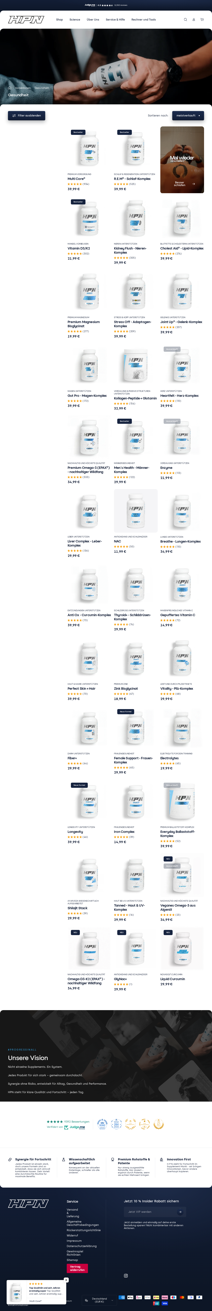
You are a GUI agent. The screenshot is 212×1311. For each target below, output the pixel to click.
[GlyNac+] (136, 948)
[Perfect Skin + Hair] (89, 658)
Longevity (75, 832)
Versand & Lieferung (73, 1213)
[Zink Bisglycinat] (136, 658)
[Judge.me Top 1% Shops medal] (158, 1124)
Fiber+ (72, 758)
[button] (75, 184)
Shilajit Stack (77, 908)
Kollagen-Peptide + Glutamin (135, 398)
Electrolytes (169, 758)
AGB (48, 1301)
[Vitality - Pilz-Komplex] (182, 658)
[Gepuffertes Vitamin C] (182, 584)
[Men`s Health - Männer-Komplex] (136, 437)
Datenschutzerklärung (82, 1246)
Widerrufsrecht (15, 1301)
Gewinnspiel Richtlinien (75, 1253)
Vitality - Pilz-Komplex (176, 689)
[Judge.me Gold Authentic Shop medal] (130, 1124)
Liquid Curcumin (172, 979)
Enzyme (166, 468)
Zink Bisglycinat (126, 689)
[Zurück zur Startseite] (9, 88)
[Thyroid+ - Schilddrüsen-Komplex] (136, 584)
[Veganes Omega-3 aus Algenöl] (182, 875)
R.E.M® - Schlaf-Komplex (132, 179)
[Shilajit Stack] (89, 875)
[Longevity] (89, 801)
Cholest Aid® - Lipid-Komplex (182, 248)
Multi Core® (76, 179)
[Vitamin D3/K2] (89, 218)
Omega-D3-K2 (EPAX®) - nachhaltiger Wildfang (86, 981)
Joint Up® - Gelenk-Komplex (181, 322)
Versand (56, 1301)
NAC (117, 541)
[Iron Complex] (136, 801)
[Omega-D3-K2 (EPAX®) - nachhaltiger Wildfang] (89, 948)
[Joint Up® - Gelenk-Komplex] (182, 291)
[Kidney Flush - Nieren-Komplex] (136, 218)
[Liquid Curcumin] (182, 948)
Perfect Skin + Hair (81, 689)
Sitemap (72, 1260)
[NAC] (136, 511)
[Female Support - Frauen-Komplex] (136, 728)
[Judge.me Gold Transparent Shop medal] (144, 1124)
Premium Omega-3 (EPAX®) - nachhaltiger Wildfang (89, 470)
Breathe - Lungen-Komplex (180, 541)
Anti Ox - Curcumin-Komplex (89, 615)
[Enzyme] (182, 437)
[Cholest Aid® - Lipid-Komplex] (182, 218)
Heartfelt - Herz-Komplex (179, 396)
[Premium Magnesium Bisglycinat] (89, 291)
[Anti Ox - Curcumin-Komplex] (89, 584)
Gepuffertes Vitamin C (177, 615)
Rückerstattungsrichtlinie (84, 1230)
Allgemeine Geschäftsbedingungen (83, 1223)
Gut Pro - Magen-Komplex (87, 396)
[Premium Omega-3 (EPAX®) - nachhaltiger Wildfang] (89, 437)
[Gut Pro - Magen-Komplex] (89, 365)
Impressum (74, 1240)
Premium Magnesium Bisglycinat (84, 324)
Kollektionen (22, 87)
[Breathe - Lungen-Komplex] (182, 511)
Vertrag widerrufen (77, 1268)
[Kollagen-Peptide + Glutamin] (136, 365)
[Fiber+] (89, 728)
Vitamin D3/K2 (79, 248)
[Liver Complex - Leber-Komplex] (89, 511)
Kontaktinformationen (18, 1305)
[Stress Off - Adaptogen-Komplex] (136, 291)
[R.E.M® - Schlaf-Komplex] (136, 148)
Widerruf (72, 1235)
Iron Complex (124, 832)
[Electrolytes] (182, 728)
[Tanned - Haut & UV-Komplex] (136, 875)
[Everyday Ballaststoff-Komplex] (182, 801)
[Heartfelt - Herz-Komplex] (182, 365)
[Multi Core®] (89, 148)
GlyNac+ (120, 979)
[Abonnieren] (180, 1212)
